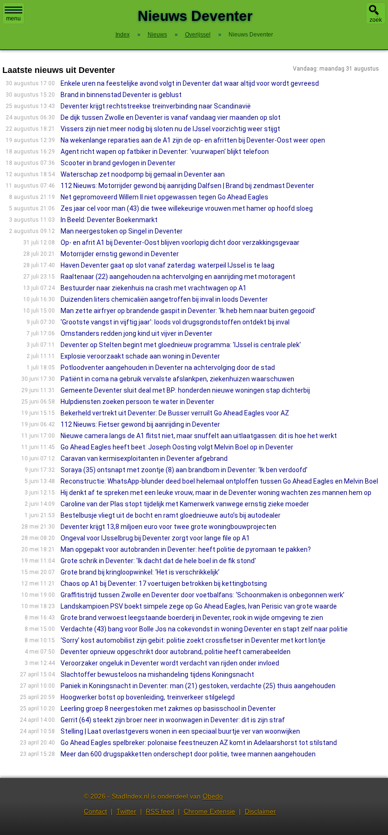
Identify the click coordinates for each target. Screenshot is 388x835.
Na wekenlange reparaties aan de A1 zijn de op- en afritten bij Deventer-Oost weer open (193, 140)
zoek (376, 20)
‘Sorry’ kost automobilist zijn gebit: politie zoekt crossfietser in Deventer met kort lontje (193, 640)
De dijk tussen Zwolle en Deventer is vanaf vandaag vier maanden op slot (171, 117)
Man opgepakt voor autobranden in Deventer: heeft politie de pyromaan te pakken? (186, 549)
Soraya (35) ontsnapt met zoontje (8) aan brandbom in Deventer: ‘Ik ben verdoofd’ (184, 470)
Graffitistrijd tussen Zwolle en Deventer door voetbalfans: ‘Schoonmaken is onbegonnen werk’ (202, 595)
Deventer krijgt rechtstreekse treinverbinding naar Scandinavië (156, 106)
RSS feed (160, 811)
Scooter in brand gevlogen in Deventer (118, 163)
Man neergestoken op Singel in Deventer (122, 231)
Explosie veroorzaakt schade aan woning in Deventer (140, 356)
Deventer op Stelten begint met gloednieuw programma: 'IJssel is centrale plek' (181, 345)
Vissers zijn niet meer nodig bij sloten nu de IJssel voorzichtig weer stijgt (170, 129)
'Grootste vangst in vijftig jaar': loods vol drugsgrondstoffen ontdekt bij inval (175, 322)
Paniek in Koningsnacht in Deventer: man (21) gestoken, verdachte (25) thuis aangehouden (198, 686)
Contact (95, 811)
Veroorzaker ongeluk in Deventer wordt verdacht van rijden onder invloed (170, 663)
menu (13, 18)
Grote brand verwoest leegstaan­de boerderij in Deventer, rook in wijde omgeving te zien (192, 617)
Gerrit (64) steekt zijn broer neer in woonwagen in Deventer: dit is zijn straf (173, 720)
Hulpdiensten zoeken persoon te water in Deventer (137, 401)
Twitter (126, 811)
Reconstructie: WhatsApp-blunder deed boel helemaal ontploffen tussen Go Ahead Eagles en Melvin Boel (219, 481)
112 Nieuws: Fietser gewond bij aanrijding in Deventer (140, 424)
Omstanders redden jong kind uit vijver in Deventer (136, 333)
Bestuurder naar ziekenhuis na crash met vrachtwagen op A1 (154, 288)
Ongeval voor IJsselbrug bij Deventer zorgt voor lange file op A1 (155, 538)
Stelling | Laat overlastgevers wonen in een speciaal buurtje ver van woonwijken (180, 731)
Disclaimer (260, 811)
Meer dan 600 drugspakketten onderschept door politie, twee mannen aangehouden (188, 754)
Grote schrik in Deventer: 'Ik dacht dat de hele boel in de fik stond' (158, 561)
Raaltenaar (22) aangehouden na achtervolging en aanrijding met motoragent (178, 276)
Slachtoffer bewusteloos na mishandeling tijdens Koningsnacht (157, 674)
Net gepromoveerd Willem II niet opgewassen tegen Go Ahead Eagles (164, 197)
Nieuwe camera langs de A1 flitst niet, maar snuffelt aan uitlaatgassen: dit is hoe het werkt (199, 436)
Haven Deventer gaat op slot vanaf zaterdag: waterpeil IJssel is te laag (167, 265)
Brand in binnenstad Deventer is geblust (121, 95)
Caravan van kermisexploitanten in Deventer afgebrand (144, 458)
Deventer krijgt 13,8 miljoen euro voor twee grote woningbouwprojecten (168, 526)
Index (122, 34)
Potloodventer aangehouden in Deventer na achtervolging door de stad (168, 367)
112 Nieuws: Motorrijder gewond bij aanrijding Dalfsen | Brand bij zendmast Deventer (187, 185)
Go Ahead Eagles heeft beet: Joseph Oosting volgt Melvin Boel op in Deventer (177, 447)
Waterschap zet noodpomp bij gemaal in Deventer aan (143, 174)
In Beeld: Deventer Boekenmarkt (109, 220)
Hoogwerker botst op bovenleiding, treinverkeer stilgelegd (148, 697)
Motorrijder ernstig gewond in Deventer (120, 254)
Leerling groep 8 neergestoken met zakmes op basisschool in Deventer (168, 708)
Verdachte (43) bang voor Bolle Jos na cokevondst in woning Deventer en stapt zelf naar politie (204, 629)
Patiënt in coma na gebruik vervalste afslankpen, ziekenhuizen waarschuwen (177, 379)
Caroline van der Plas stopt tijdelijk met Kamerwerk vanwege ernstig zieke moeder (185, 504)
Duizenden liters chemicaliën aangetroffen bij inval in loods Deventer (164, 299)
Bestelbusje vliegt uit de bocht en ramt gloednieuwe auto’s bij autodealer (171, 515)
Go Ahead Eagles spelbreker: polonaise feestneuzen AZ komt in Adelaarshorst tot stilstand (199, 742)
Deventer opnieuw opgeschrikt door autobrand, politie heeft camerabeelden (176, 651)
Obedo (213, 796)
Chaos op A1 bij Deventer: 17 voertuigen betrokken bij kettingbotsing (164, 583)
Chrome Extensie (209, 811)
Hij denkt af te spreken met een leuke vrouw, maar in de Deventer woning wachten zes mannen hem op (216, 492)
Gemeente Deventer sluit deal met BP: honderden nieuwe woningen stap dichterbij (185, 390)
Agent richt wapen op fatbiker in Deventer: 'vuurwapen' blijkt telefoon (165, 151)
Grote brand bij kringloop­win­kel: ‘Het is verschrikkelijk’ (140, 572)
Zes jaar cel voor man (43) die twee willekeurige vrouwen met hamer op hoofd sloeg (187, 208)
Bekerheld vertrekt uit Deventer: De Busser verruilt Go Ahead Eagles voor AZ (175, 413)
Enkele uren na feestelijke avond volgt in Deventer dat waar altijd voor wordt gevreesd (190, 83)
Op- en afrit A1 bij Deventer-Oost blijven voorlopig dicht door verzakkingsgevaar (180, 242)
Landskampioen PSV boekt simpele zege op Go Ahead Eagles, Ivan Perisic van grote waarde (199, 606)
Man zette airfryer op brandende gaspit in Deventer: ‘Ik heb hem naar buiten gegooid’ (188, 310)
